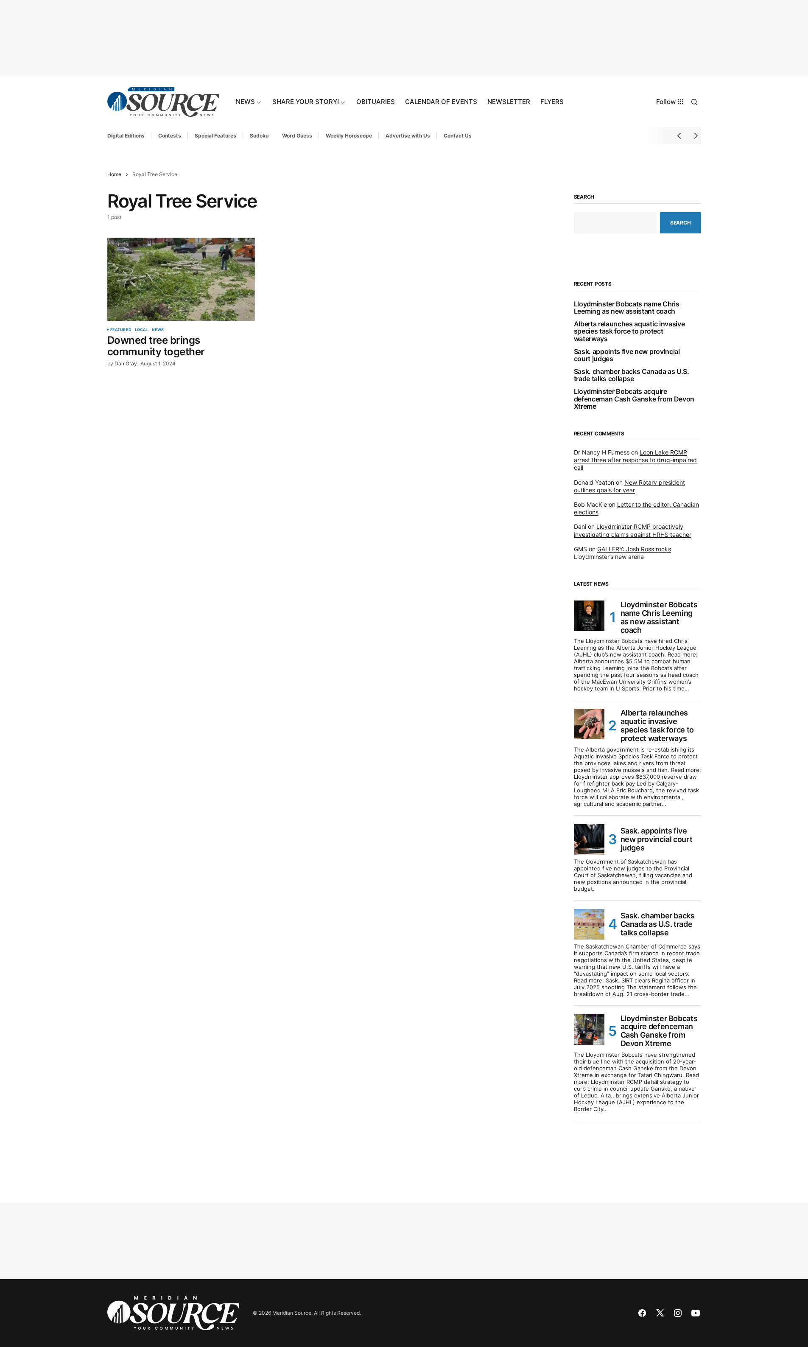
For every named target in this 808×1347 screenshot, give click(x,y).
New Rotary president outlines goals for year (629, 486)
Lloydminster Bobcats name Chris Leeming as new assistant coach (626, 307)
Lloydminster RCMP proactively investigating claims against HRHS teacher (632, 530)
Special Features (215, 135)
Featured (120, 330)
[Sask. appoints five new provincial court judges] (589, 839)
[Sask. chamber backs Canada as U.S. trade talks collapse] (589, 924)
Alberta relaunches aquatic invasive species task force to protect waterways (629, 331)
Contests (169, 135)
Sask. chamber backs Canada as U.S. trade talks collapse (631, 375)
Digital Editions (126, 135)
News (158, 330)
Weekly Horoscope (349, 135)
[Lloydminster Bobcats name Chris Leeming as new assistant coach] (589, 616)
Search (584, 197)
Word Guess (297, 135)
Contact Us (458, 135)
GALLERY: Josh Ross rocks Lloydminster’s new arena (622, 552)
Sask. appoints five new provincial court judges (627, 355)
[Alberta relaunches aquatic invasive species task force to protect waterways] (589, 724)
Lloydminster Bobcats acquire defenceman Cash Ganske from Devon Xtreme (634, 399)
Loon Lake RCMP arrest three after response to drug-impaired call (635, 460)
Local (141, 330)
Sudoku (259, 135)
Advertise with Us (408, 135)
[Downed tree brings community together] (181, 279)
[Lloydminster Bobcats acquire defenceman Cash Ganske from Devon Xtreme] (589, 1029)
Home (114, 174)
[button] (694, 102)
